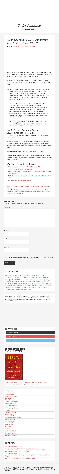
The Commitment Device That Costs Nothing (17, 451)
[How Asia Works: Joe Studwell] (14, 366)
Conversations (34, 190)
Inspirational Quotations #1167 (13, 453)
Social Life (44, 191)
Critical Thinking (29, 277)
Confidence (22, 190)
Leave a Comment (30, 46)
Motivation (21, 283)
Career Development (18, 186)
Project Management (10, 430)
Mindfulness (13, 191)
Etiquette (32, 280)
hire (19, 296)
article (15, 72)
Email (6, 239)
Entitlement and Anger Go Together (20, 169)
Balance (28, 275)
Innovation (23, 281)
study (18, 82)
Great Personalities (10, 403)
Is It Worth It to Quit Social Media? (20, 180)
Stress (12, 193)
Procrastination (26, 285)
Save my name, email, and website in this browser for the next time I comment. (28, 258)
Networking (21, 191)
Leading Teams (9, 414)
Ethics (28, 279)
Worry (21, 193)
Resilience (47, 285)
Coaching (37, 275)
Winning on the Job (20, 289)
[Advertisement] (29, 11)
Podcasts (7, 428)
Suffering (19, 287)
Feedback (36, 279)
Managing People (30, 186)
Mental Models (39, 186)
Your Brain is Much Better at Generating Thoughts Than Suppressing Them (25, 450)
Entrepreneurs (24, 280)
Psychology (34, 285)
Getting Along (44, 279)
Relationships (28, 191)
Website (6, 247)
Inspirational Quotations (11, 409)
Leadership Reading (10, 412)
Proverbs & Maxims (10, 432)
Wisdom (16, 193)
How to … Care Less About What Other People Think (25, 167)
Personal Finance (9, 426)
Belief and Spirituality (11, 396)
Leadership (8, 410)
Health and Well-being (11, 405)
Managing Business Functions (13, 417)
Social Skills (11, 287)
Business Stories (9, 398)
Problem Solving (16, 285)
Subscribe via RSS (14, 336)
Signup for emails (14, 333)
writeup (9, 82)
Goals (11, 281)
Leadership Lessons (30, 281)
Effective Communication (11, 401)
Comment (7, 208)
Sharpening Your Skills (11, 433)
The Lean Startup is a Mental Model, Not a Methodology (20, 458)
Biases (33, 275)
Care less (34, 146)
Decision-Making (42, 277)
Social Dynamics (37, 191)
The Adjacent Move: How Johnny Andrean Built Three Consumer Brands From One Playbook (27, 455)
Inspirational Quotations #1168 (13, 446)
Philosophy (8, 285)
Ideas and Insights (10, 407)
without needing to (36, 144)
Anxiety (6, 275)
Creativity (19, 277)
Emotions (17, 280)
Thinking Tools (26, 287)
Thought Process (37, 287)
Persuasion (46, 283)
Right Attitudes (29, 26)
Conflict (28, 190)
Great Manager (17, 281)
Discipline (9, 279)
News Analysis (9, 424)
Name (6, 230)
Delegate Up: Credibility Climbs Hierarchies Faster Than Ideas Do (22, 448)
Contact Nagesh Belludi (17, 340)
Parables (28, 284)
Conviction (42, 190)
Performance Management (36, 283)
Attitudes (16, 190)
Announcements (9, 394)
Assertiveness (13, 275)
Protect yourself (12, 142)
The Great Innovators (11, 435)
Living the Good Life (10, 416)
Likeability (38, 281)
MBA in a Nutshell (10, 421)
